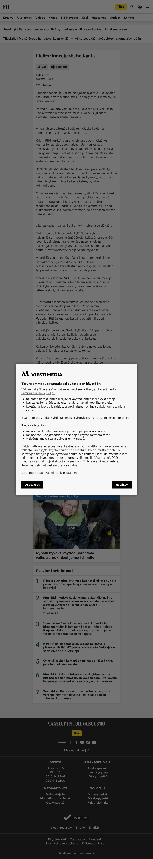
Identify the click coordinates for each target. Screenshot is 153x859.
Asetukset (32, 484)
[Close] (133, 367)
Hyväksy (122, 484)
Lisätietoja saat (49, 473)
